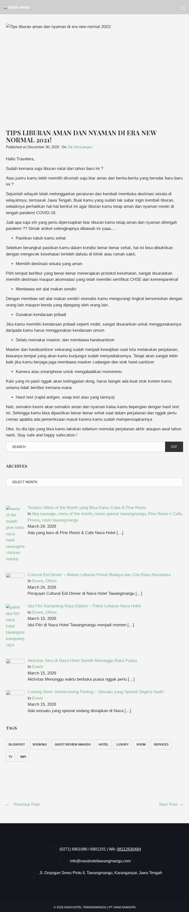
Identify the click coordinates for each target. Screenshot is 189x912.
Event (37, 581)
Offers (51, 581)
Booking (40, 744)
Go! (174, 447)
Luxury (122, 744)
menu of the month (75, 513)
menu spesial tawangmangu (120, 513)
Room (141, 744)
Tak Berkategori (80, 147)
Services (161, 744)
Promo (34, 520)
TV (10, 757)
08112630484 (129, 849)
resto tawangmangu (60, 520)
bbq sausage (44, 513)
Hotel (104, 744)
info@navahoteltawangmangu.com (100, 861)
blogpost (17, 744)
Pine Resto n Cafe (165, 513)
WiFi (23, 757)
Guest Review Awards (73, 744)
